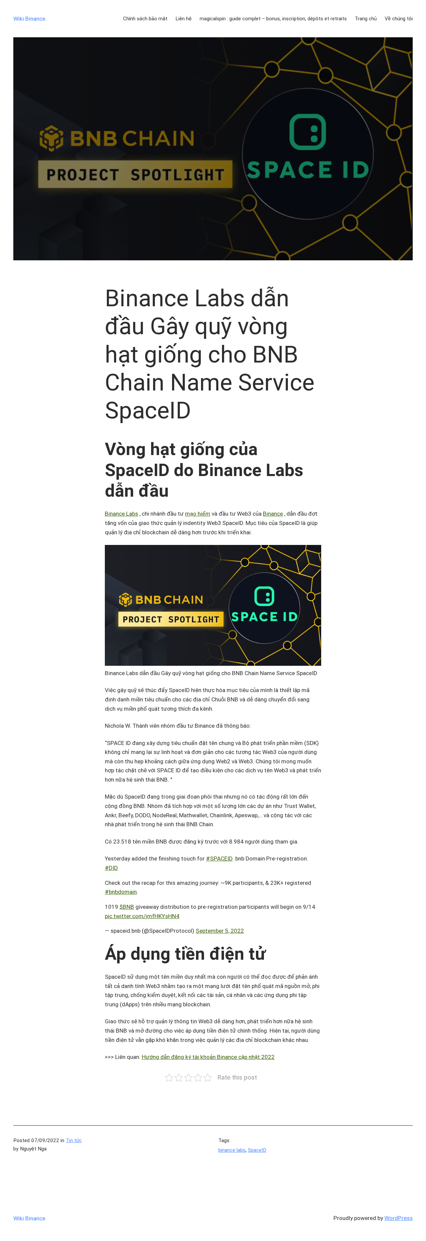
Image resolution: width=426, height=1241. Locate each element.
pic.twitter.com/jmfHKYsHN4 (142, 916)
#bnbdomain (121, 891)
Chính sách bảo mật (145, 19)
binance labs (232, 1150)
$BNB (126, 906)
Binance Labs (121, 513)
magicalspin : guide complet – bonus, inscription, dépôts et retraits (273, 19)
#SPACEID (219, 858)
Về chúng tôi (399, 19)
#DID (111, 868)
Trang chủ (366, 19)
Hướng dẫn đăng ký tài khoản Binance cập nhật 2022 (208, 1057)
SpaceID (257, 1150)
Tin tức (74, 1140)
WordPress (398, 1218)
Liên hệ (183, 19)
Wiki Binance (29, 18)
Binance (273, 513)
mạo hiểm (197, 513)
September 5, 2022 (220, 930)
